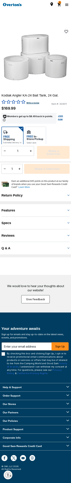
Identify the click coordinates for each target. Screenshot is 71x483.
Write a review (32, 103)
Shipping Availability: (11, 155)
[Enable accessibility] (8, 475)
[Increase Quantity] (20, 169)
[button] (40, 184)
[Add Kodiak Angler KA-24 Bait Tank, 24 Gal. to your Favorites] (66, 31)
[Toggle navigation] (66, 4)
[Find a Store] (52, 4)
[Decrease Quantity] (4, 169)
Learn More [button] (24, 187)
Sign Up (60, 346)
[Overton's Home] (12, 4)
